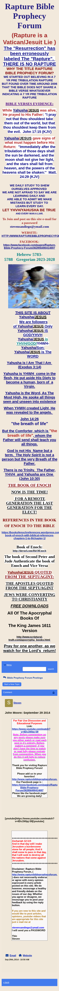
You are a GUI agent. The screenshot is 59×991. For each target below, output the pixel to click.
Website (27, 955)
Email (13, 955)
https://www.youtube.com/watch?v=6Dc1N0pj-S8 (31, 730)
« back (6, 982)
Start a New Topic (12, 684)
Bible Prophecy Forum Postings (25, 677)
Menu (9, 665)
